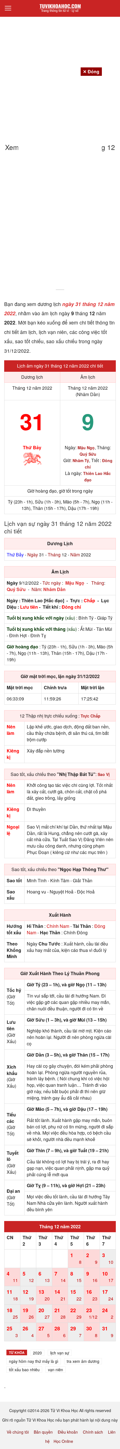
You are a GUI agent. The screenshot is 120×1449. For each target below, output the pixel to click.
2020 (37, 1353)
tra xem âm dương (83, 1361)
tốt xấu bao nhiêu (24, 1369)
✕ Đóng (91, 71)
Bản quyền (43, 1432)
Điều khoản (68, 1432)
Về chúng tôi (18, 1432)
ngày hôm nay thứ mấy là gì (33, 1361)
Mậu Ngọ (74, 583)
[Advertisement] (60, 224)
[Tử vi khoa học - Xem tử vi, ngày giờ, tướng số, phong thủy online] (60, 8)
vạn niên (55, 1369)
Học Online (63, 1441)
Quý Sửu (16, 589)
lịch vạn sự (59, 1353)
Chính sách (93, 1432)
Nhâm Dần (54, 589)
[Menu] (8, 8)
